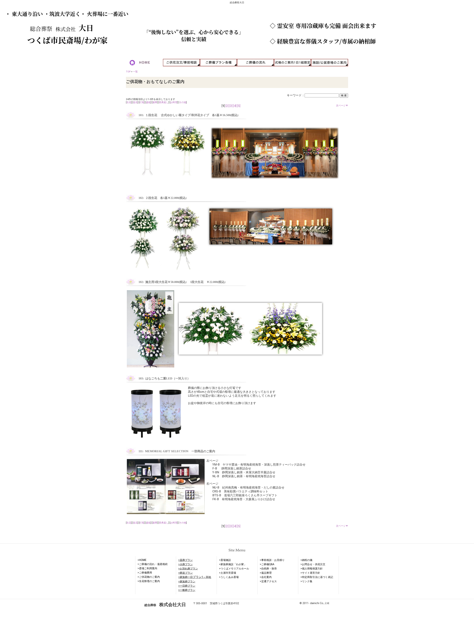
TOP (128, 71)
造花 (135, 102)
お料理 (173, 102)
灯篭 (141, 102)
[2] (227, 106)
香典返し (163, 102)
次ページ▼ (342, 105)
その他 (182, 102)
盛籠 (148, 102)
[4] (234, 106)
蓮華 (154, 102)
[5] (238, 106)
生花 (128, 102)
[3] (231, 106)
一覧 (135, 71)
